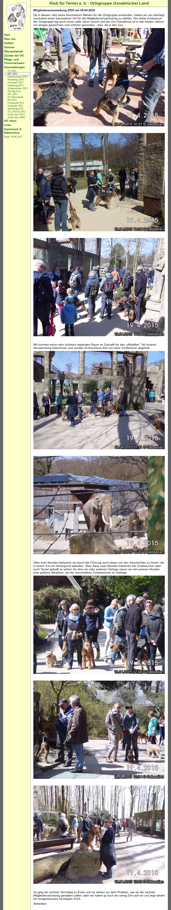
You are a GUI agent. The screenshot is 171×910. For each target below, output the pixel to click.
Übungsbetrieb (13, 51)
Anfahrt (8, 43)
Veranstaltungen (14, 67)
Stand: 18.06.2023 (13, 136)
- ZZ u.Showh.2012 (15, 111)
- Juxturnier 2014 (14, 82)
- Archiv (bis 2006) (15, 117)
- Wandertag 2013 (14, 85)
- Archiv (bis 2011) (15, 114)
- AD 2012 (11, 100)
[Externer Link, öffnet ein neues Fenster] (16, 16)
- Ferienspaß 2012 (14, 102)
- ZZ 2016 (10, 70)
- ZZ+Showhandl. (14, 97)
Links (7, 125)
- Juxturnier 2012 (14, 105)
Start (7, 34)
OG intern (10, 120)
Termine (9, 47)
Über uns (10, 39)
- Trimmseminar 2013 (16, 88)
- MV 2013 (11, 94)
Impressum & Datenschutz (12, 131)
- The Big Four (13, 91)
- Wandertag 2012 (14, 108)
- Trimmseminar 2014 (16, 76)
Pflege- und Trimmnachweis (14, 61)
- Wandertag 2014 (14, 79)
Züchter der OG (14, 55)
